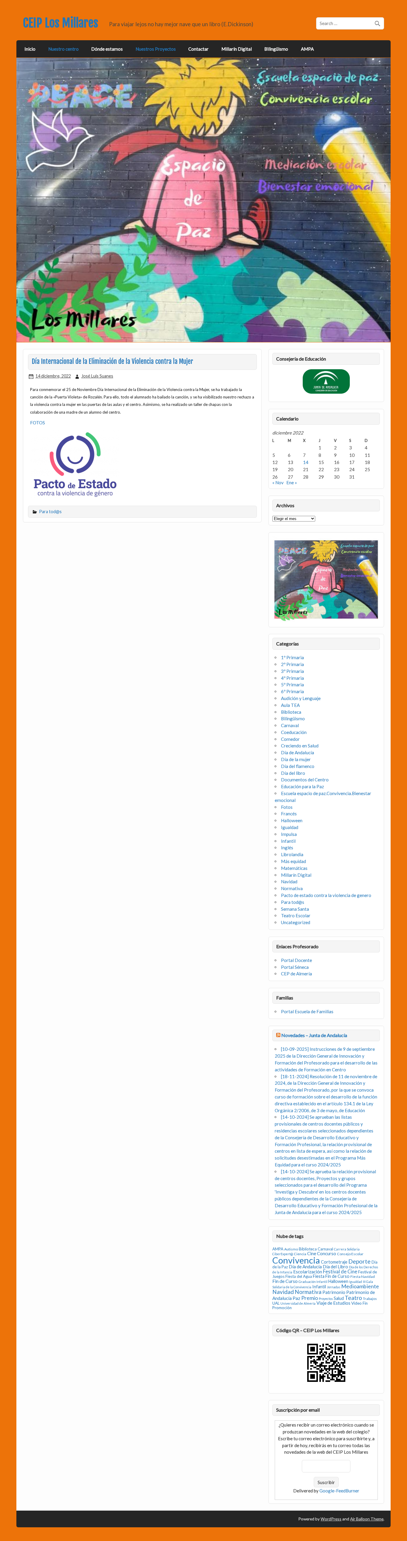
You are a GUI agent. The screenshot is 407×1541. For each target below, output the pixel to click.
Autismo (291, 1249)
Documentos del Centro (305, 779)
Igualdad (289, 827)
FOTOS (37, 422)
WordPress (331, 1518)
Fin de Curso (285, 1281)
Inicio (29, 49)
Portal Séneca (295, 967)
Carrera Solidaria (347, 1249)
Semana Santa (295, 909)
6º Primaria (292, 691)
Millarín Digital (236, 49)
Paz (296, 1298)
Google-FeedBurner (339, 1490)
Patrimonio (333, 1292)
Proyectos (326, 1299)
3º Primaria (292, 671)
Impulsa (289, 834)
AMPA (307, 49)
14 (305, 462)
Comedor (290, 739)
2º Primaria (292, 664)
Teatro (353, 1297)
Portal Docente (296, 960)
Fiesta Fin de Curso (331, 1276)
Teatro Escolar (295, 915)
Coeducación (294, 732)
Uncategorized (295, 922)
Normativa (292, 888)
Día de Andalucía (297, 752)
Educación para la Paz (302, 786)
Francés (289, 813)
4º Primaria (292, 678)
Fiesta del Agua (298, 1276)
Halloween (291, 820)
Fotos (287, 807)
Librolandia (292, 854)
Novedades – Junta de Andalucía (314, 1035)
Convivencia (296, 1260)
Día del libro (293, 773)
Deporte (359, 1261)
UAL (275, 1303)
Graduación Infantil (313, 1282)
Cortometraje (334, 1261)
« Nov (278, 482)
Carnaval (290, 725)
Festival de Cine (340, 1272)
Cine (311, 1253)
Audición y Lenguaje (301, 698)
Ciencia (300, 1254)
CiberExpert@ (282, 1254)
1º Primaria (292, 657)
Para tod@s (50, 511)
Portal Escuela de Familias (307, 1011)
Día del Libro (335, 1266)
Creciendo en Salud (300, 745)
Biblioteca (291, 712)
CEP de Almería (296, 973)
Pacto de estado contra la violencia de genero (326, 895)
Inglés (287, 847)
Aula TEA (290, 705)
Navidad (289, 881)
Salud (339, 1298)
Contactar (198, 49)
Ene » (291, 482)
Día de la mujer (296, 759)
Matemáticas (294, 868)
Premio (309, 1298)
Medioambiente (360, 1286)
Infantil (288, 841)
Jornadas (333, 1287)
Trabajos (370, 1298)
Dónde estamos (107, 49)
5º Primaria (292, 684)
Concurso (326, 1253)
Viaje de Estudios (333, 1303)
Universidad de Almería (298, 1303)
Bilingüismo (276, 49)
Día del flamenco (297, 766)
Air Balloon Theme (366, 1518)
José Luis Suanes (97, 375)
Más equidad (293, 861)
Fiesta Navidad (362, 1276)
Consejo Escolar (350, 1254)
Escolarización (307, 1271)
